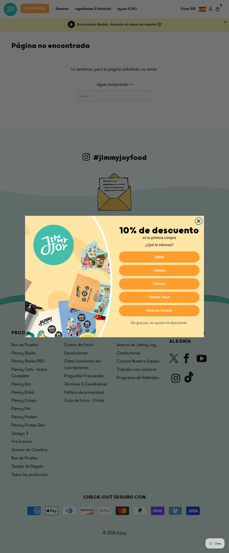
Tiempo (159, 270)
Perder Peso (159, 297)
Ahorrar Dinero (159, 310)
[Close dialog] (198, 221)
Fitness (159, 284)
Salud (159, 257)
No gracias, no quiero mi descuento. (159, 323)
